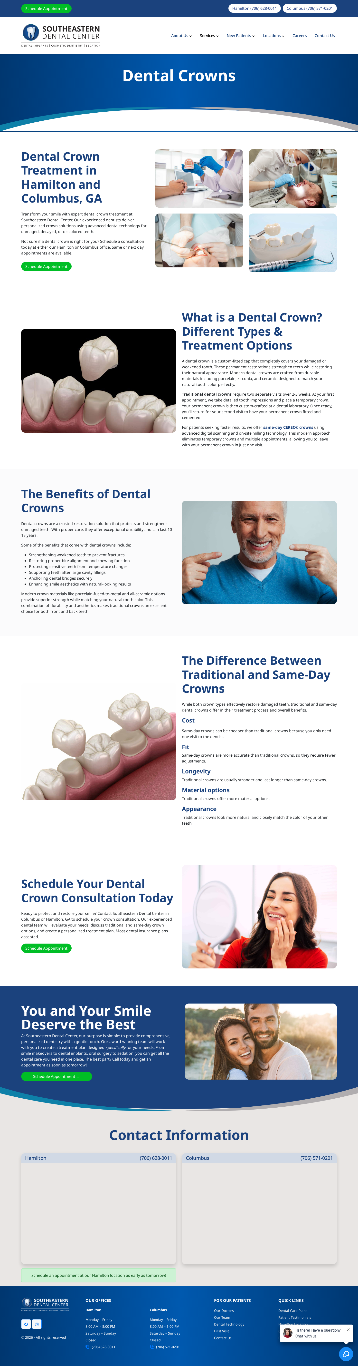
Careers (299, 35)
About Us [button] (179, 35)
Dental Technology (229, 1324)
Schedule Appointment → (56, 1076)
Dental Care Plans (292, 1310)
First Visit (221, 1331)
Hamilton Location (293, 1324)
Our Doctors (224, 1310)
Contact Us (325, 35)
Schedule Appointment (46, 8)
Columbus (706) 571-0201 (310, 8)
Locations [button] (272, 35)
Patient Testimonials (294, 1317)
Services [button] (207, 35)
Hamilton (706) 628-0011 (254, 8)
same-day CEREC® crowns (288, 427)
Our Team (222, 1317)
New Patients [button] (239, 35)
